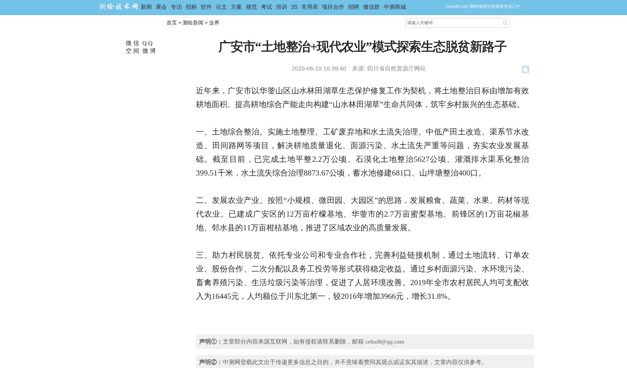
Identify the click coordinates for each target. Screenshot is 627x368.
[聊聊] (525, 70)
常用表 (309, 7)
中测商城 (395, 7)
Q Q (147, 43)
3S (294, 7)
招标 (191, 7)
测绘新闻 (193, 22)
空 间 (131, 51)
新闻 (146, 7)
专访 (176, 7)
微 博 (148, 51)
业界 (214, 22)
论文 (221, 7)
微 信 (131, 43)
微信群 (371, 7)
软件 (206, 7)
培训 (281, 7)
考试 (266, 7)
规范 (251, 7)
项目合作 (333, 7)
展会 (161, 7)
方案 (236, 7)
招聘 (353, 7)
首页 (172, 22)
